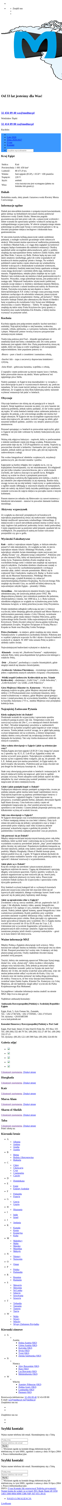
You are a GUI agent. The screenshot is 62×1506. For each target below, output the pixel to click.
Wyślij (4, 1446)
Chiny (16, 1165)
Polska (16, 1269)
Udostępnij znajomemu (11, 1072)
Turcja (16, 1311)
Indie (15, 1215)
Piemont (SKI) (25, 1392)
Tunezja (16, 1308)
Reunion (17, 1277)
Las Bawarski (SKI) (27, 1371)
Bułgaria (17, 1160)
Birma (16, 1155)
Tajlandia (17, 1303)
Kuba (15, 1235)
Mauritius (17, 1248)
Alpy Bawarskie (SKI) (28, 1366)
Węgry (16, 1319)
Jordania (17, 1222)
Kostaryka (18, 1233)
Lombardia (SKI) (26, 1389)
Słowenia (17, 1287)
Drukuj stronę (29, 1072)
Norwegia (17, 1259)
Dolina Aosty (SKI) (27, 1387)
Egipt (15, 1186)
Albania (16, 1142)
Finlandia (17, 1194)
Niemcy (16, 1256)
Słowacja (17, 1285)
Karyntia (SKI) (25, 1348)
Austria (16, 1149)
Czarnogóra (18, 1173)
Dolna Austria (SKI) (27, 1343)
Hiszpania (17, 1209)
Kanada (16, 1228)
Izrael (15, 1217)
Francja (16, 1196)
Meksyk (17, 1251)
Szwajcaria (18, 1295)
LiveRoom (6, 1503)
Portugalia (17, 1272)
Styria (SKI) (24, 1350)
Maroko (16, 1246)
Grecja (16, 1201)
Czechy (16, 1175)
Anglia (16, 1147)
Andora (16, 1144)
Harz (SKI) (23, 1369)
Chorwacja (18, 1168)
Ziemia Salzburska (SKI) (29, 1356)
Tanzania (17, 1306)
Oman (16, 1264)
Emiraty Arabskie (21, 1188)
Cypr (15, 1170)
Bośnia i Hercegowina (23, 1157)
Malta (15, 1243)
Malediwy (17, 1241)
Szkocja (16, 1293)
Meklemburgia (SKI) (27, 1374)
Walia (15, 1316)
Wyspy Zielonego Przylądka (26, 1324)
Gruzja (16, 1204)
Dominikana (19, 1181)
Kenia (16, 1230)
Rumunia (17, 1280)
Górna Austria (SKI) (27, 1345)
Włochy (16, 1321)
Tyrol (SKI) (23, 1353)
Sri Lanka (17, 1290)
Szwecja (17, 1298)
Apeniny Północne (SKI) (29, 1384)
